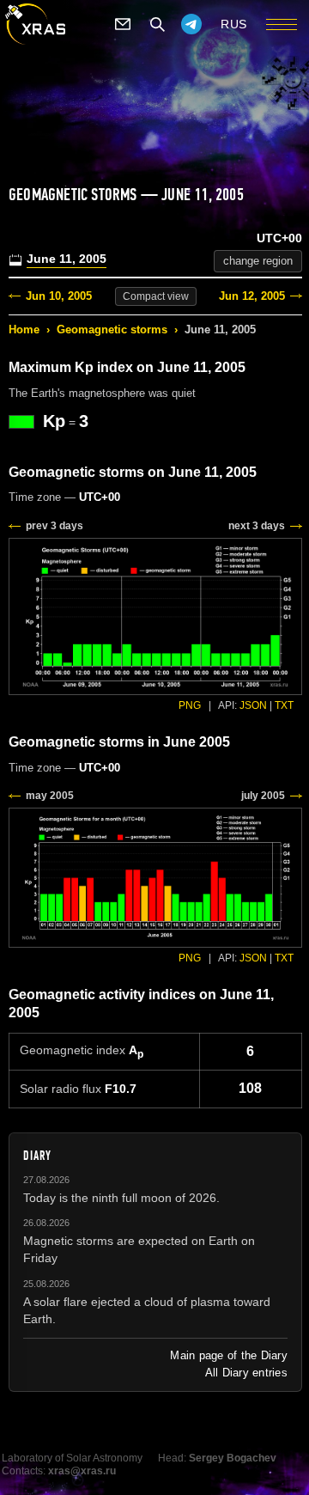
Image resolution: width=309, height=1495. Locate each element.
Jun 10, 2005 (59, 296)
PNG (190, 705)
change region (258, 260)
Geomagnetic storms (112, 329)
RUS (234, 24)
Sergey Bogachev (232, 1458)
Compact (156, 296)
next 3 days (256, 526)
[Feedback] (122, 24)
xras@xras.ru (82, 1471)
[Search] (157, 24)
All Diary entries (246, 1372)
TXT (284, 705)
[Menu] (281, 24)
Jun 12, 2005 (252, 296)
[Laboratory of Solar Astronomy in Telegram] (191, 24)
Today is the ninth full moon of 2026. (121, 1198)
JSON (253, 705)
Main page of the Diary (229, 1355)
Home (24, 329)
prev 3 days (54, 526)
